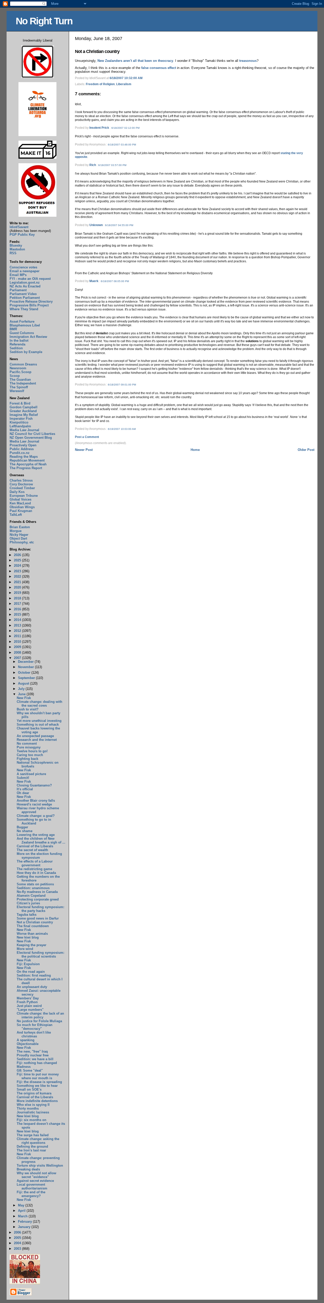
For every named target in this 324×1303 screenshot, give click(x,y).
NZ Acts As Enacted (25, 286)
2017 (18, 603)
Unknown (96, 225)
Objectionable (27, 1044)
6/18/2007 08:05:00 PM (115, 281)
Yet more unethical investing (39, 721)
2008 (18, 652)
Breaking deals (28, 1169)
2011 (18, 636)
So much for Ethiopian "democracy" (34, 1027)
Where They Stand (24, 309)
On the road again (31, 972)
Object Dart (18, 538)
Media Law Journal (24, 430)
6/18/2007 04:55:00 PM (119, 225)
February (25, 1221)
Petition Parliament (25, 298)
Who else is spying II (33, 1105)
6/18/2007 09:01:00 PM (122, 384)
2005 (18, 1238)
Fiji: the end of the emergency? (31, 1194)
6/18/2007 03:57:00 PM (112, 165)
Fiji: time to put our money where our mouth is (38, 1076)
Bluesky (16, 245)
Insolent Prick (99, 127)
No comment (27, 743)
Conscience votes (23, 267)
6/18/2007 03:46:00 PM (122, 144)
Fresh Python (27, 1002)
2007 (18, 658)
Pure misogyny (28, 747)
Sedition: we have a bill (35, 1059)
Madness (24, 1067)
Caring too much (30, 755)
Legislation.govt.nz (25, 282)
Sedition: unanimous (33, 888)
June (22, 694)
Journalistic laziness (33, 1112)
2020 (18, 587)
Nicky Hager (19, 535)
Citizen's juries (28, 903)
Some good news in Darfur (38, 918)
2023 (18, 571)
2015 (18, 614)
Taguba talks (26, 914)
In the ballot (19, 340)
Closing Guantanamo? (34, 785)
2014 (18, 620)
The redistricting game (34, 869)
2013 (18, 625)
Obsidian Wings (22, 507)
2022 (18, 576)
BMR (13, 329)
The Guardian (20, 379)
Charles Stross (21, 480)
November (26, 667)
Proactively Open (23, 445)
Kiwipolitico (19, 422)
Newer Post (84, 450)
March (23, 1216)
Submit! (23, 778)
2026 (18, 555)
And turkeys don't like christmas (34, 1034)
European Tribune (24, 496)
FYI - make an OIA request (30, 279)
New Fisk (24, 698)
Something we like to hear (37, 1086)
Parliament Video (23, 294)
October (24, 672)
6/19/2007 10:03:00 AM (122, 429)
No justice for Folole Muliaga (39, 1021)
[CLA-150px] (37, 135)
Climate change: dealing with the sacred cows (39, 703)
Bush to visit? (27, 709)
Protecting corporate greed (38, 899)
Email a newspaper (24, 271)
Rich (92, 165)
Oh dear (23, 793)
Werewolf (17, 391)
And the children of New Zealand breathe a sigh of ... (41, 840)
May (21, 1205)
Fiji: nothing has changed (37, 1063)
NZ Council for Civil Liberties (32, 434)
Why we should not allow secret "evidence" (36, 1175)
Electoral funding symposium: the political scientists (40, 954)
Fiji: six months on (31, 1120)
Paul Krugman (21, 511)
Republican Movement (27, 460)
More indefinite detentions (37, 1101)
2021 (18, 582)
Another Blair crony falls (36, 800)
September (27, 678)
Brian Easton (20, 527)
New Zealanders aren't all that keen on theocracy (135, 61)
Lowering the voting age (36, 835)
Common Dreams (23, 364)
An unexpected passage (35, 736)
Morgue (16, 531)
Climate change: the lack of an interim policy (40, 1015)
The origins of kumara (34, 1093)
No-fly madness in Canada (37, 892)
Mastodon (17, 249)
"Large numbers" (30, 1010)
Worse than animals (32, 933)
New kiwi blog (28, 937)
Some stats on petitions (35, 884)
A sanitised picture (31, 774)
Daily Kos (17, 492)
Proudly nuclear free (33, 1055)
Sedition (16, 348)
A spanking (25, 1040)
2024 (18, 565)
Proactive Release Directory (31, 301)
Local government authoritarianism (32, 1186)
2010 (18, 642)
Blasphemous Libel (25, 325)
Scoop (15, 376)
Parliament (18, 290)
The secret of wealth (32, 850)
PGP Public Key (22, 234)
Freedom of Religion (100, 84)
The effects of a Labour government (35, 863)
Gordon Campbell (23, 407)
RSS (13, 253)
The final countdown (33, 926)
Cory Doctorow (21, 484)
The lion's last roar (31, 1150)
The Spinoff (19, 387)
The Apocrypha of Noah (28, 464)
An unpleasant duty (32, 987)
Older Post (306, 450)
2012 (18, 631)
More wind (25, 949)
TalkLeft (16, 515)
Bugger (22, 827)
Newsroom (18, 368)
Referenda (17, 344)
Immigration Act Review (28, 337)
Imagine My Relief (24, 415)
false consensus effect (158, 68)
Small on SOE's (29, 1089)
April (22, 1211)
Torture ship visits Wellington (40, 1165)
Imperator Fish (21, 418)
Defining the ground (32, 1146)
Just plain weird (29, 1006)
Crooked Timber (22, 488)
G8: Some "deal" (30, 1070)
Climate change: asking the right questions (38, 1141)
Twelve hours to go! (32, 751)
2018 (18, 598)
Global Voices (20, 499)
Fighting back (27, 759)
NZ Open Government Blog (31, 437)
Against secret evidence (35, 1181)
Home (195, 450)
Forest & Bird (20, 403)
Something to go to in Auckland (34, 821)
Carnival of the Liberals (35, 846)
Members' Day (28, 998)
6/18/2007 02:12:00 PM (125, 127)
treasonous (248, 61)
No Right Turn (44, 20)
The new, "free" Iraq (32, 1051)
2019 (18, 593)
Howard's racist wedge (34, 804)
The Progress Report (26, 468)
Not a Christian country (97, 51)
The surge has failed (33, 1135)
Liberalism (123, 84)
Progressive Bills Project (29, 305)
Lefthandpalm (20, 426)
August (24, 683)
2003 (18, 1249)
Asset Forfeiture (22, 321)
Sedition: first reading (34, 975)
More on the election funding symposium (39, 855)
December (26, 662)
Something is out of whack (38, 724)
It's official (25, 789)
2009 (18, 647)
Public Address (22, 449)
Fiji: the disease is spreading (39, 1082)
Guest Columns (22, 333)
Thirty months (28, 1108)
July (22, 689)
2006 (18, 1232)
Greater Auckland (23, 411)
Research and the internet (37, 740)
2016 (18, 609)
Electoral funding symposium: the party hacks (40, 909)
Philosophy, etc (22, 542)
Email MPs (18, 275)
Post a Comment (87, 436)
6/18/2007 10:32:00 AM (126, 78)
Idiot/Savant (19, 227)
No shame (24, 831)
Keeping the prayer (31, 945)
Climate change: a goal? (36, 816)
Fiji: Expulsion (28, 964)
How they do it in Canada (36, 873)
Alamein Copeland (31, 895)
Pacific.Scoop (20, 372)
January (24, 1227)
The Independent (23, 383)
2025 (18, 560)
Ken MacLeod (20, 503)
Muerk (93, 281)
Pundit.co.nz (20, 453)
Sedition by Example (26, 352)
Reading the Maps (24, 456)
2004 (18, 1243)
